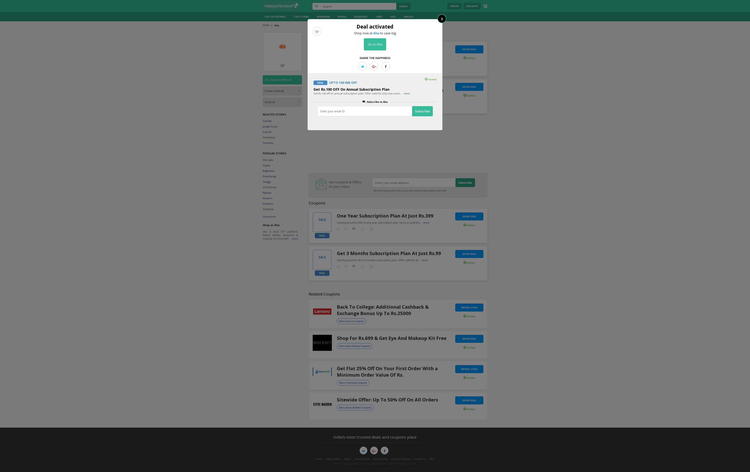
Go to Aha (375, 44)
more (407, 93)
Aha (376, 33)
